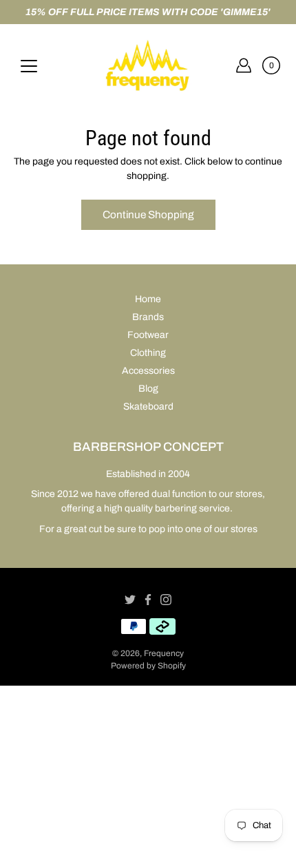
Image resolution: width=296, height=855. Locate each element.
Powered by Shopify (148, 666)
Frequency (164, 653)
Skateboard (148, 406)
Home (148, 299)
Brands (148, 317)
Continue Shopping (148, 214)
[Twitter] (130, 599)
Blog (148, 388)
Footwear (148, 335)
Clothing (148, 353)
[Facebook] (148, 599)
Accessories (148, 371)
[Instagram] (165, 599)
